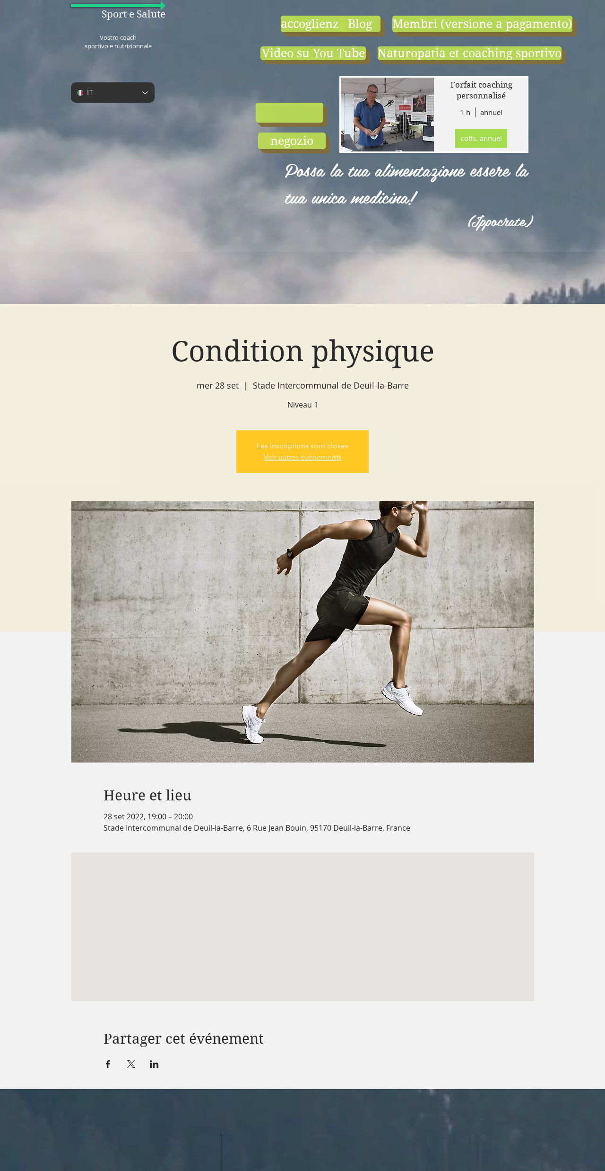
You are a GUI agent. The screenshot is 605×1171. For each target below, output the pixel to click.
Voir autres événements (303, 456)
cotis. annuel (481, 138)
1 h (465, 112)
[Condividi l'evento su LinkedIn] (154, 1064)
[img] (386, 114)
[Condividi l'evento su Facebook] (108, 1064)
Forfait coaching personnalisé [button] (481, 90)
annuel (491, 112)
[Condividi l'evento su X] (131, 1064)
